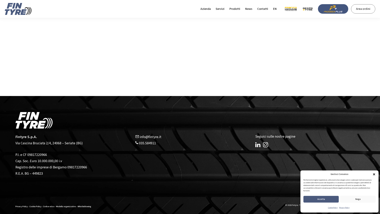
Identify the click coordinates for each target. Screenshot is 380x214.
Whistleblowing (84, 206)
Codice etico (48, 206)
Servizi (220, 9)
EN (275, 8)
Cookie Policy (333, 207)
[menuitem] (205, 9)
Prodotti (234, 9)
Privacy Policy (344, 207)
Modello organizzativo (66, 206)
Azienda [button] (206, 9)
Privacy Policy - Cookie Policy (28, 206)
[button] (374, 174)
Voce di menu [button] (291, 9)
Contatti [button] (262, 9)
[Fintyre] (18, 9)
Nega (358, 199)
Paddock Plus (333, 9)
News (248, 9)
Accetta (321, 199)
